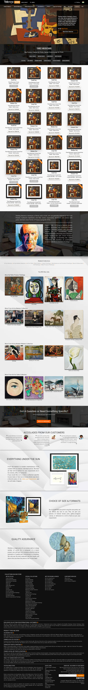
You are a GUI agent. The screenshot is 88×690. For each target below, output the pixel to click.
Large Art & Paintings (30, 611)
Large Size (34, 104)
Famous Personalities (30, 612)
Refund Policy (48, 674)
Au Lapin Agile (14, 296)
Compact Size (74, 81)
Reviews (47, 673)
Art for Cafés (48, 588)
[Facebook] (79, 678)
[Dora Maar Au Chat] (54, 289)
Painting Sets (28, 610)
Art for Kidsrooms (49, 582)
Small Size (13, 80)
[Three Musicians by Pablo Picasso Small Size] (13, 72)
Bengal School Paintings (30, 594)
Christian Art (28, 595)
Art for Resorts (48, 586)
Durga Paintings (28, 615)
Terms (46, 676)
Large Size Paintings (57, 6)
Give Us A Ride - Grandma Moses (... (54, 391)
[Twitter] (77, 678)
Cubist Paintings (46, 263)
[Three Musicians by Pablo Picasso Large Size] (34, 96)
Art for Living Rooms (49, 578)
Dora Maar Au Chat (54, 303)
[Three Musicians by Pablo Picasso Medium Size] (54, 118)
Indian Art (8, 584)
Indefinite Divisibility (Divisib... (74, 398)
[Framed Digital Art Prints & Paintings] (26, 651)
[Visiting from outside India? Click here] (37, 622)
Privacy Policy (48, 679)
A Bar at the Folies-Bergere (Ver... (34, 327)
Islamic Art (8, 582)
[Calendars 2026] (13, 632)
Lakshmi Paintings (29, 586)
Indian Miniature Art (10, 585)
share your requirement (29, 479)
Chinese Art (28, 597)
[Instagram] (81, 678)
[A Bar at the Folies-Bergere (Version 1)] (34, 318)
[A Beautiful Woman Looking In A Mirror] (74, 324)
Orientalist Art (9, 589)
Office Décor (67, 578)
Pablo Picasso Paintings (47, 264)
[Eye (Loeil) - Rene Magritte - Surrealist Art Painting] (14, 387)
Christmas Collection (30, 607)
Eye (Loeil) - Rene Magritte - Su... (14, 399)
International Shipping (50, 680)
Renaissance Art (9, 594)
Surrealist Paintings (10, 595)
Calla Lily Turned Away (73, 370)
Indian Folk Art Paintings (30, 605)
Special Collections (18, 6)
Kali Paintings (28, 617)
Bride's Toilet (54, 357)
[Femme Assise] (74, 288)
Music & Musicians (78, 263)
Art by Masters (41, 6)
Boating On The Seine (34, 360)
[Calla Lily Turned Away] (74, 357)
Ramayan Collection (29, 608)
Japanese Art (28, 592)
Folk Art (7, 588)
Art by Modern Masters (19, 263)
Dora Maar (34, 304)
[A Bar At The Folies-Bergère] (14, 317)
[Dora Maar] (34, 290)
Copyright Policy (48, 677)
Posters (48, 6)
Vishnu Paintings (29, 584)
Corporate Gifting (68, 579)
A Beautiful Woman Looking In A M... (73, 339)
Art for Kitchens (48, 581)
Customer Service (49, 681)
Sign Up (26, 2)
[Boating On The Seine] (34, 352)
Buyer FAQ (47, 671)
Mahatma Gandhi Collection (31, 589)
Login (22, 2)
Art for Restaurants (49, 585)
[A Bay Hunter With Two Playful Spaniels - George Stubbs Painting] (54, 317)
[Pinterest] (83, 678)
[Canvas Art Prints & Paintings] (21, 644)
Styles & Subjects (7, 6)
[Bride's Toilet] (54, 350)
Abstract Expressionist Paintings (13, 597)
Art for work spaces (49, 589)
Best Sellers (70, 6)
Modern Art (8, 586)
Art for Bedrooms (49, 579)
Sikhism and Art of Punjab (31, 614)
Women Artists (28, 599)
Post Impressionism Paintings (12, 592)
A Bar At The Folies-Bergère (14, 325)
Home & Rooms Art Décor (30, 6)
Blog (65, 6)
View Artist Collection (68, 31)
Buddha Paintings (29, 581)
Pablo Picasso (64, 28)
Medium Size (13, 103)
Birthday (14, 361)
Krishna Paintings (29, 579)
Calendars (77, 6)
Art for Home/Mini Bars (50, 584)
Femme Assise (74, 300)
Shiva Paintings (28, 582)
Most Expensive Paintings (31, 604)
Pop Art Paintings (10, 591)
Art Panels (27, 578)
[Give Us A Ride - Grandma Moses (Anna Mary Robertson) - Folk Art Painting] (54, 383)
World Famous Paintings (30, 598)
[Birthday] (14, 352)
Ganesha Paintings (29, 585)
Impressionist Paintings (11, 581)
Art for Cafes (29, 263)
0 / (77, 2)
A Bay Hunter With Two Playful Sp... (54, 326)
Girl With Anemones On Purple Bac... (34, 400)
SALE (82, 6)
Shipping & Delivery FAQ (50, 670)
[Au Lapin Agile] (14, 286)
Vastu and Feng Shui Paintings (32, 618)
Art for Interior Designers (70, 581)
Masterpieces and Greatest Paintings (62, 263)
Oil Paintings (36, 264)
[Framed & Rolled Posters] (19, 639)
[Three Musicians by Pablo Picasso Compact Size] (74, 73)
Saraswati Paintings (29, 588)
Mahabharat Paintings (30, 601)
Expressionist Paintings (11, 579)
